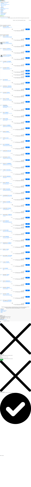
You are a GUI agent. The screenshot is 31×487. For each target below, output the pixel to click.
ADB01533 (10, 214)
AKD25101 (9, 176)
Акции (1, 311)
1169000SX (9, 125)
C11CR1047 (9, 61)
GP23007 (7, 261)
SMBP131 (9, 242)
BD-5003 (6, 230)
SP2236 (8, 67)
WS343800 (8, 201)
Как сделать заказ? (3, 5)
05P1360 (6, 79)
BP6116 (7, 131)
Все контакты (2, 3)
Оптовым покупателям (4, 310)
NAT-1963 (9, 208)
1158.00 (7, 249)
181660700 (7, 236)
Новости (2, 312)
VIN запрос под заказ (4, 3)
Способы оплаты (3, 14)
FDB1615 (8, 287)
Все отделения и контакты (3, 319)
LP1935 (7, 26)
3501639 (6, 268)
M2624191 (9, 86)
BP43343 (7, 182)
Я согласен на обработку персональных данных (6, 358)
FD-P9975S (9, 48)
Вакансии (2, 11)
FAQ (1, 6)
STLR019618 (7, 144)
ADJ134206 (10, 255)
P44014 (8, 274)
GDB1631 (6, 112)
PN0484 (6, 118)
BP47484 (9, 300)
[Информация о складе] (10, 29)
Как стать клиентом (3, 13)
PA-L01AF (10, 195)
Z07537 (9, 157)
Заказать (1, 359)
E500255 (7, 35)
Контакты (2, 12)
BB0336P (7, 220)
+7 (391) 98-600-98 (5, 2)
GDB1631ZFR (5, 106)
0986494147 (8, 281)
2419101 (7, 293)
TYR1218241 (8, 169)
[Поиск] (9, 17)
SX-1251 (7, 137)
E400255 (7, 42)
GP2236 (8, 92)
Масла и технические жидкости (5, 4)
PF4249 (7, 98)
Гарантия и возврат (3, 311)
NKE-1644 (9, 150)
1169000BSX (9, 163)
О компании (2, 10)
